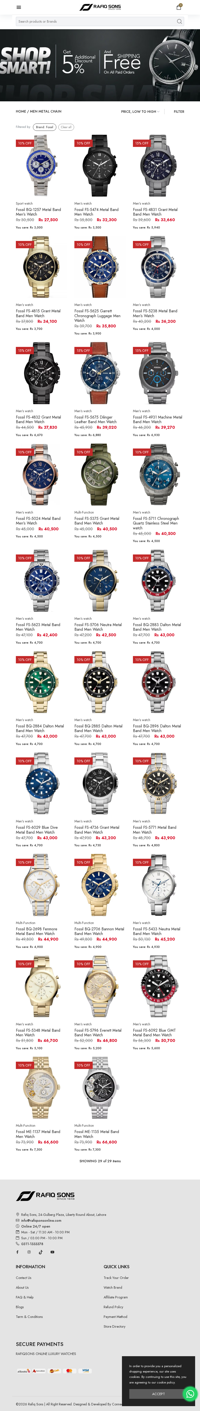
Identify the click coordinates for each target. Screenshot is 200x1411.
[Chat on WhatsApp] (190, 1394)
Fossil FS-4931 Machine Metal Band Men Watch (157, 419)
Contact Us (23, 1277)
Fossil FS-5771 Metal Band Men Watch (154, 830)
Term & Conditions (29, 1316)
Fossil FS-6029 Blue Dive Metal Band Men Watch (37, 830)
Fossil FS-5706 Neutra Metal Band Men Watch (98, 627)
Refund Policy (113, 1307)
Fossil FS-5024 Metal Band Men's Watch (38, 521)
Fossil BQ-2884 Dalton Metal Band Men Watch (40, 728)
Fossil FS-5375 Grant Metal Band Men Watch (96, 521)
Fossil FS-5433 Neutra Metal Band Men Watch (156, 931)
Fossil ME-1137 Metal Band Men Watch (38, 1134)
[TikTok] (40, 1252)
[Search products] (179, 21)
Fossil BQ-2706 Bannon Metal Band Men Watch (99, 931)
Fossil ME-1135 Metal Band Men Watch (96, 1134)
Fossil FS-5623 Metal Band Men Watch (38, 627)
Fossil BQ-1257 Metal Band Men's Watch (38, 212)
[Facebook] (17, 1252)
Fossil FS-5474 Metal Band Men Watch (96, 212)
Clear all (66, 127)
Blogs (20, 1307)
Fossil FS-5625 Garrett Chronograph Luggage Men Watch (97, 315)
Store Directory (114, 1326)
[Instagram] (29, 1252)
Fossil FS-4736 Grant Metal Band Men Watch (96, 830)
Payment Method (115, 1316)
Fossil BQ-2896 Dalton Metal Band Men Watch (157, 728)
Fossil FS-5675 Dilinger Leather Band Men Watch (95, 419)
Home (21, 111)
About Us (22, 1287)
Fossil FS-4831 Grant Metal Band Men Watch (155, 212)
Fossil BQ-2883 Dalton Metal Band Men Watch (157, 627)
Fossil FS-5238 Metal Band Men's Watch (155, 313)
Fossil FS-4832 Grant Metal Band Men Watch (38, 419)
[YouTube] (52, 1252)
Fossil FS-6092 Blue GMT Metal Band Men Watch (154, 1033)
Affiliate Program (116, 1297)
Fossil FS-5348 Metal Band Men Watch (38, 1033)
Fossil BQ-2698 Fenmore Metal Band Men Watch (36, 931)
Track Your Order (116, 1277)
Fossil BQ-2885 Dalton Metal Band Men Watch (98, 728)
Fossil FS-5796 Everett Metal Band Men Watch (97, 1033)
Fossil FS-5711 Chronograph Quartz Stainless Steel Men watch (156, 523)
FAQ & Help (24, 1297)
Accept (158, 1394)
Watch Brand (113, 1287)
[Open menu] (21, 7)
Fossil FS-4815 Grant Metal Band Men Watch (38, 313)
